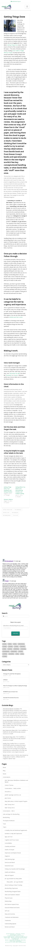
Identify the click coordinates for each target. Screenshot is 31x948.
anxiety (4, 643)
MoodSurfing (6, 817)
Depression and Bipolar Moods (13, 853)
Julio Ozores (8, 798)
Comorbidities (8, 843)
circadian (10, 646)
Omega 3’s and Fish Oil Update (12, 673)
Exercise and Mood (10, 862)
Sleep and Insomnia (10, 914)
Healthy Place (6, 743)
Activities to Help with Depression (13, 833)
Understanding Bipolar (10, 923)
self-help (20, 651)
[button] (27, 6)
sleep (17, 653)
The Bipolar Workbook (8, 820)
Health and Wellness (10, 872)
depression (23, 646)
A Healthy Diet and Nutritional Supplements (16, 830)
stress (22, 653)
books (15, 643)
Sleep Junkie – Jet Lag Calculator (15, 882)
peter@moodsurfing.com (16, 1)
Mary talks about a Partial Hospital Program (16, 801)
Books (4, 774)
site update (11, 653)
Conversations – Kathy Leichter (13, 788)
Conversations (6, 777)
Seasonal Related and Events (12, 907)
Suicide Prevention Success (11, 697)
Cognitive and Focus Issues (12, 840)
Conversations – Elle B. (9, 811)
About (4, 767)
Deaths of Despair (9, 849)
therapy (4, 656)
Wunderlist (9, 375)
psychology (23, 648)
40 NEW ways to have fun (10, 691)
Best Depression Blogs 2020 (10, 730)
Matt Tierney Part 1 (10, 804)
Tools (4, 824)
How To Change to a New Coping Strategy (15, 685)
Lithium (5, 679)
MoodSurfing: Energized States (13, 891)
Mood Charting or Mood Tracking (13, 885)
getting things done (7, 509)
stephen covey (6, 512)
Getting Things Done (12, 45)
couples (16, 646)
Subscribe (15, 633)
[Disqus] (15, 537)
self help (5, 653)
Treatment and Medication (12, 917)
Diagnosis (7, 856)
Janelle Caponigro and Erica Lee (13, 795)
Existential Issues (9, 865)
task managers (15, 512)
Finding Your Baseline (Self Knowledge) (15, 869)
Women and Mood (9, 927)
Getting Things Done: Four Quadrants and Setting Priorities (8, 489)
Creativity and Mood (10, 846)
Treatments (8, 920)
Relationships (8, 901)
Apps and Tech (8, 836)
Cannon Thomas (9, 785)
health (4, 648)
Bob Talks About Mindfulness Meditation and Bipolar (16, 781)
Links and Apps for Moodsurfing (11, 814)
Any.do (16, 375)
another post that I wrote (15, 317)
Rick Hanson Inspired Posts (12, 904)
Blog (4, 770)
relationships (14, 651)
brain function (21, 643)
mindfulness (16, 648)
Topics (4, 827)
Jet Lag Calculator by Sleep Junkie (13, 878)
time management (7, 515)
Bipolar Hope (6, 755)
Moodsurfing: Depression (11, 888)
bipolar (10, 643)
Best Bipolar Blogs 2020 (9, 737)
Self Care (7, 911)
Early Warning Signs (10, 859)
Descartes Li (8, 791)
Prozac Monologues (8, 720)
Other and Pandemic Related (12, 894)
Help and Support (9, 875)
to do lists (15, 515)
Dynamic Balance (8, 499)
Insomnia (10, 648)
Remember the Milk (15, 373)
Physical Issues (8, 898)
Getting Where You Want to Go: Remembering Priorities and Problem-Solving (20, 490)
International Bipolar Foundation (11, 708)
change (4, 646)
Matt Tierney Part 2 (10, 807)
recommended (18, 509)
